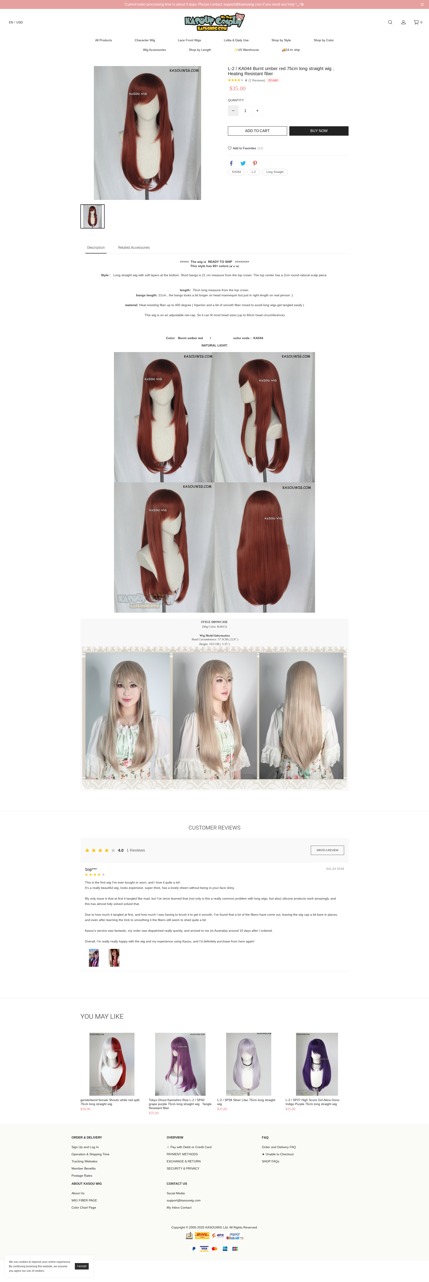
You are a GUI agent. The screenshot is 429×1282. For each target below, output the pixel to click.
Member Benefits (84, 1168)
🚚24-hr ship (291, 50)
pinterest (255, 163)
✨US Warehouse (246, 50)
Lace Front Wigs (189, 40)
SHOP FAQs (270, 1161)
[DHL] (202, 1235)
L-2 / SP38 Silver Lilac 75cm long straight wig (246, 1102)
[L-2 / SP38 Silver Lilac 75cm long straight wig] (248, 1064)
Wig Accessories (154, 50)
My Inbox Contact (179, 1207)
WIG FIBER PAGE (84, 1200)
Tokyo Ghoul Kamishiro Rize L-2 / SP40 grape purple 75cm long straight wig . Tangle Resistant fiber (180, 1104)
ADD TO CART (257, 131)
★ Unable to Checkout (278, 1154)
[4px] (218, 1235)
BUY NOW (319, 131)
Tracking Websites (84, 1161)
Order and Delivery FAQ (279, 1147)
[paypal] (235, 1235)
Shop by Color (324, 40)
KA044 (236, 172)
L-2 (254, 172)
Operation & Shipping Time (90, 1154)
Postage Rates (82, 1175)
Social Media (176, 1193)
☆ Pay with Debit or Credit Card (189, 1147)
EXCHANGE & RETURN (184, 1161)
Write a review (327, 850)
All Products (103, 40)
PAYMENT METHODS (182, 1154)
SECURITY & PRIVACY (183, 1168)
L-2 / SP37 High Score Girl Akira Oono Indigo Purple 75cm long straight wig (312, 1102)
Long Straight (275, 172)
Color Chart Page (84, 1207)
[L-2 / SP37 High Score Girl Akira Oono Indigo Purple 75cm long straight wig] (317, 1064)
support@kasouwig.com (184, 1200)
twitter (243, 163)
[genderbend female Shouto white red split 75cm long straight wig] (111, 1064)
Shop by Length (200, 50)
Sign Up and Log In (85, 1147)
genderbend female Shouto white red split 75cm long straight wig (109, 1102)
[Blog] (189, 1235)
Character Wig (145, 40)
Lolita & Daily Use (236, 40)
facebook (231, 163)
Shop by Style (281, 40)
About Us (78, 1193)
